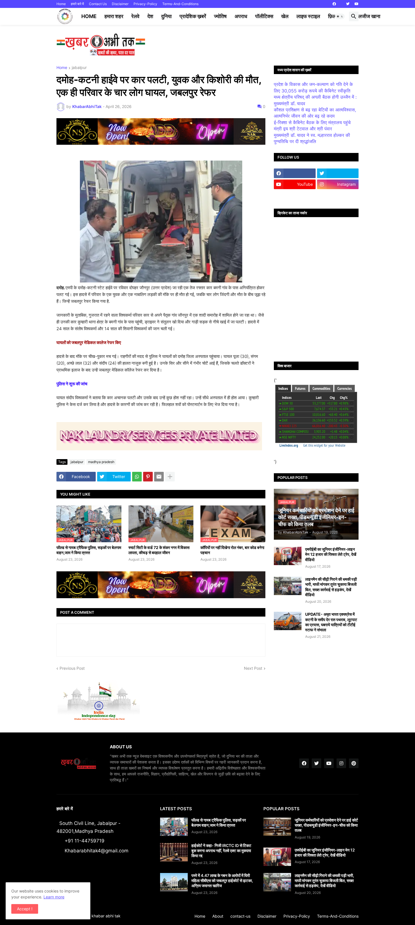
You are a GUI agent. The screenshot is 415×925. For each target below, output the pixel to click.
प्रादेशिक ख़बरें (193, 16)
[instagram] (341, 763)
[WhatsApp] (137, 476)
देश (150, 16)
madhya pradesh (101, 462)
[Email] (159, 476)
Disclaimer (120, 4)
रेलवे (135, 16)
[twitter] (348, 4)
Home (61, 4)
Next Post (253, 668)
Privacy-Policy (145, 4)
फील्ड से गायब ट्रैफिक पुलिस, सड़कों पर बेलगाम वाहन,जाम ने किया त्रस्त (88, 550)
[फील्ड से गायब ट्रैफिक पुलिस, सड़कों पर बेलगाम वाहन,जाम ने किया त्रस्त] (174, 827)
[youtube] (357, 4)
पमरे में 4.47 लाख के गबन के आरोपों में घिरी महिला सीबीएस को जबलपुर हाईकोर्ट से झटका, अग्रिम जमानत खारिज (222, 880)
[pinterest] (354, 763)
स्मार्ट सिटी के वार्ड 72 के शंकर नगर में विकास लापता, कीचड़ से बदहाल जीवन (158, 550)
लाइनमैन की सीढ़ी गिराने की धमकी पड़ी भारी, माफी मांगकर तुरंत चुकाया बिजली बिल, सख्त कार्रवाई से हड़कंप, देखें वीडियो (331, 587)
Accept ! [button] (24, 908)
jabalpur (79, 68)
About (217, 916)
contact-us (240, 916)
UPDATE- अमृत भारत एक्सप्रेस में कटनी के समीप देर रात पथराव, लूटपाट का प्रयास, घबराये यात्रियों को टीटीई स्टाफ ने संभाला (331, 622)
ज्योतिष (220, 16)
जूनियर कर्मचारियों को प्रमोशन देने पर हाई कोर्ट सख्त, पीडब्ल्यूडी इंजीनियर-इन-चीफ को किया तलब (326, 825)
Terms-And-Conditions (180, 4)
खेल (285, 16)
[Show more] (170, 476)
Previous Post (72, 668)
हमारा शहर (113, 16)
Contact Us (98, 4)
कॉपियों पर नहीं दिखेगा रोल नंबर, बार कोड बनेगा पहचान (232, 550)
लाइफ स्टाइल (308, 16)
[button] (340, 16)
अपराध (241, 16)
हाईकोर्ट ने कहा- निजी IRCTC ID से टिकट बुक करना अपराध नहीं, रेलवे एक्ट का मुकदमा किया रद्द (221, 850)
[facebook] (334, 4)
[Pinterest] (148, 476)
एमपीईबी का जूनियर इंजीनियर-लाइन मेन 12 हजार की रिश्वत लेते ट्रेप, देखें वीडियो (330, 554)
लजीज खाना (369, 16)
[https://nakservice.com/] (295, 195)
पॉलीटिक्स (264, 16)
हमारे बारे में (77, 4)
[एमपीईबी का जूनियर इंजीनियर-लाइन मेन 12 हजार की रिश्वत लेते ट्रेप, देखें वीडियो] (288, 556)
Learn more (53, 896)
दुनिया (166, 16)
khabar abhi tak (106, 915)
